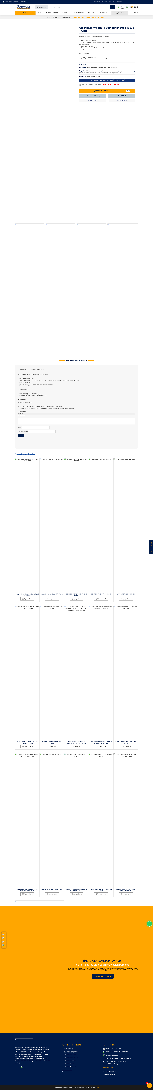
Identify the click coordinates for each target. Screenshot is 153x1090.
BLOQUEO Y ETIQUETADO (71, 1052)
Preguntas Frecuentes (109, 1074)
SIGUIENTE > (122, 100)
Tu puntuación (22, 411)
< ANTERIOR (92, 100)
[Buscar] (112, 7)
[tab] (23, 369)
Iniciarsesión (122, 7)
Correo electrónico (23, 431)
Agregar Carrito (102, 91)
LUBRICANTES (103, 13)
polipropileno (93, 72)
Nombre (20, 427)
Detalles (23, 370)
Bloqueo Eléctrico (70, 1064)
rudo (99, 72)
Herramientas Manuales (111, 67)
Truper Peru (114, 72)
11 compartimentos (95, 71)
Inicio (48, 17)
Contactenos (21, 30)
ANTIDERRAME (68, 1049)
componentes (123, 71)
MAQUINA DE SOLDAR (52, 13)
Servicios (21, 22)
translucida (107, 72)
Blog (21, 32)
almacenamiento (108, 71)
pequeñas (82, 72)
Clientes (21, 24)
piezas (87, 72)
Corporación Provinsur (93, 76)
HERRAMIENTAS (79, 13)
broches (116, 71)
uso (120, 72)
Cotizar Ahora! (151, 547)
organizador (131, 71)
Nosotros (21, 27)
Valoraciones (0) (37, 370)
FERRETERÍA (66, 13)
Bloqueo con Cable (70, 1055)
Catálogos (22, 19)
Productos (22, 17)
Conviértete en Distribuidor (103, 976)
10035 (87, 71)
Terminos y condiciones (109, 1071)
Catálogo (121, 13)
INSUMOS (91, 13)
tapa (102, 72)
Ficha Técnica (122, 96)
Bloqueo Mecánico (70, 1067)
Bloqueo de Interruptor (71, 1058)
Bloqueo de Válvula (70, 1061)
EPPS (39, 13)
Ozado (97, 1087)
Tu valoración (22, 416)
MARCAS (135, 13)
